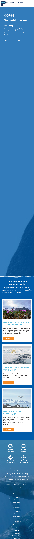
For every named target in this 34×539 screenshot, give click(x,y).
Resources (17, 533)
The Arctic (17, 500)
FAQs (17, 527)
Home (7, 41)
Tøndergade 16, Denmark (17, 487)
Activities (17, 530)
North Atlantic (17, 502)
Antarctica (17, 497)
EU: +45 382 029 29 (17, 476)
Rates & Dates (17, 525)
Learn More (8, 338)
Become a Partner (17, 536)
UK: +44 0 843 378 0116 (17, 479)
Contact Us (18, 41)
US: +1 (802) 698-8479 (17, 474)
